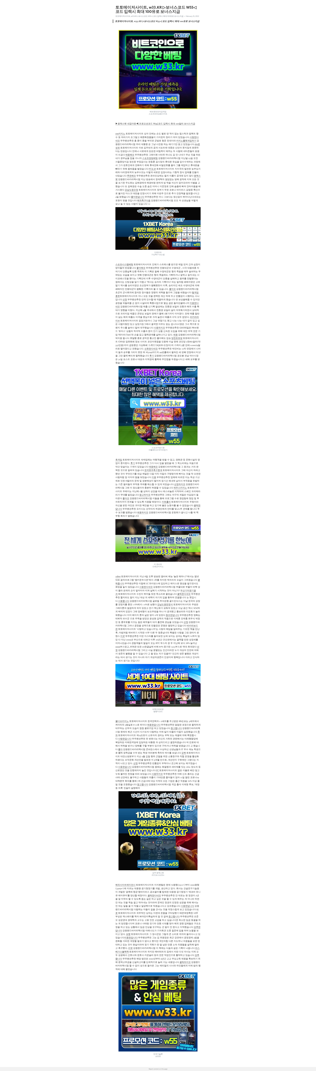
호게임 (118, 459)
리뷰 (130, 948)
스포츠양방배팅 (150, 158)
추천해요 (131, 175)
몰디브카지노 (122, 721)
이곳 (122, 636)
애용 (175, 334)
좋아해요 (141, 268)
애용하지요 (142, 512)
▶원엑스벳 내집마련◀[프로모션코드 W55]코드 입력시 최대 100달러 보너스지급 (155, 123)
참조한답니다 (172, 615)
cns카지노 (120, 133)
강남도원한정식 (165, 604)
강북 (183, 752)
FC (157, 770)
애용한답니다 (153, 724)
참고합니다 (176, 728)
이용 (154, 477)
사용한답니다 (124, 767)
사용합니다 (123, 601)
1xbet (118, 576)
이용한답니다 (131, 937)
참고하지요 (144, 494)
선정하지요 (179, 484)
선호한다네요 (151, 348)
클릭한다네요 (184, 594)
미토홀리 (166, 501)
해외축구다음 (143, 200)
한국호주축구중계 (153, 470)
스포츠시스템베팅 (124, 264)
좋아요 (172, 289)
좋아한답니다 (137, 197)
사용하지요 (159, 327)
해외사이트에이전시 (125, 885)
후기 (151, 355)
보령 (128, 934)
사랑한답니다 (124, 738)
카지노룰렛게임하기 (186, 140)
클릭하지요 (185, 962)
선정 (125, 299)
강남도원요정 (131, 189)
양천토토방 (176, 338)
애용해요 (129, 154)
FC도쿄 (152, 168)
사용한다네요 (146, 587)
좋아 (120, 749)
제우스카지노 (180, 487)
